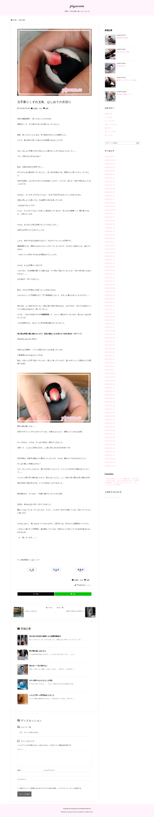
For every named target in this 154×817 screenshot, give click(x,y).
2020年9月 (110, 384)
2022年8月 (110, 302)
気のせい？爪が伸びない (38, 666)
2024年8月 (110, 217)
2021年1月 (109, 370)
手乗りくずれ (111, 124)
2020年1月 (109, 412)
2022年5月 (110, 313)
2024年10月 (110, 210)
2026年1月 (109, 156)
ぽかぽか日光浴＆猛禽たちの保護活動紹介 (45, 636)
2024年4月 (110, 231)
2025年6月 (110, 181)
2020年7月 (110, 391)
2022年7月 (109, 306)
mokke (88, 585)
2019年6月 (110, 437)
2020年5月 (110, 398)
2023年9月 (110, 256)
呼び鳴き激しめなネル (37, 651)
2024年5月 (110, 228)
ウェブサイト (21, 779)
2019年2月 (110, 452)
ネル (40, 108)
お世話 (23, 20)
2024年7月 (110, 220)
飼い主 (108, 135)
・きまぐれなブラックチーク (122, 482)
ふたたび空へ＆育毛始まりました (41, 695)
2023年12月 (110, 245)
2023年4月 (110, 274)
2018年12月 (110, 459)
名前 (19, 770)
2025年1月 (109, 199)
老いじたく (110, 131)
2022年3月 (110, 320)
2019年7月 (109, 434)
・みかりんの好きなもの (123, 480)
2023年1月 (109, 284)
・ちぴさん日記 (110, 480)
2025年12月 (110, 160)
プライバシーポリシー (112, 497)
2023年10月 (110, 252)
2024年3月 (110, 235)
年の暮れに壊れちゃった (124, 94)
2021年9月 (109, 341)
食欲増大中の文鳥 (122, 38)
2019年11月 (110, 420)
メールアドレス (49, 770)
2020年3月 (110, 405)
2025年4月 (110, 188)
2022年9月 (110, 299)
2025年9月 (110, 171)
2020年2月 (110, 409)
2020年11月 (110, 377)
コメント (20, 749)
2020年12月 (110, 373)
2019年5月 (110, 441)
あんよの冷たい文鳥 (123, 52)
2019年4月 (110, 444)
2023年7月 (110, 263)
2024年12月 (110, 203)
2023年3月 (110, 277)
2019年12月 (110, 416)
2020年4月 (110, 402)
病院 (108, 128)
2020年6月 (110, 395)
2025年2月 (110, 196)
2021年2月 (109, 366)
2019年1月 (110, 455)
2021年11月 (110, 334)
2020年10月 (110, 380)
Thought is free (88, 812)
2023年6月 (110, 267)
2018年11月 (110, 462)
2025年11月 (110, 164)
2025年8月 (110, 174)
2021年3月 (109, 363)
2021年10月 (110, 338)
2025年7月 (110, 178)
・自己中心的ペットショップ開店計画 (117, 478)
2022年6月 (110, 309)
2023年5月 (110, 270)
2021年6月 (109, 352)
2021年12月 (110, 331)
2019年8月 (110, 430)
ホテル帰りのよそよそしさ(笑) (40, 680)
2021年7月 (109, 348)
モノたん (110, 121)
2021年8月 (109, 345)
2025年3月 (110, 192)
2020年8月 (110, 388)
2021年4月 (109, 359)
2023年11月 (110, 249)
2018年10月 (110, 466)
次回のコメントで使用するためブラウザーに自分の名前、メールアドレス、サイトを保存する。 (51, 788)
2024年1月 (109, 242)
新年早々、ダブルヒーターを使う (127, 80)
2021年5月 (109, 356)
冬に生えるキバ (121, 66)
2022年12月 (110, 288)
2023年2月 (110, 281)
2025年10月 (110, 167)
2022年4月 (110, 316)
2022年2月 (109, 324)
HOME (14, 20)
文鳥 (46, 108)
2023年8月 (110, 260)
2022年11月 (110, 292)
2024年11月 (110, 206)
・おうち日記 (134, 478)
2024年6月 (110, 224)
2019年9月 (110, 427)
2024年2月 (110, 238)
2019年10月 (110, 423)
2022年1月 (109, 327)
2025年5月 (110, 185)
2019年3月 (110, 448)
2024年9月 (110, 213)
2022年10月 (110, 295)
